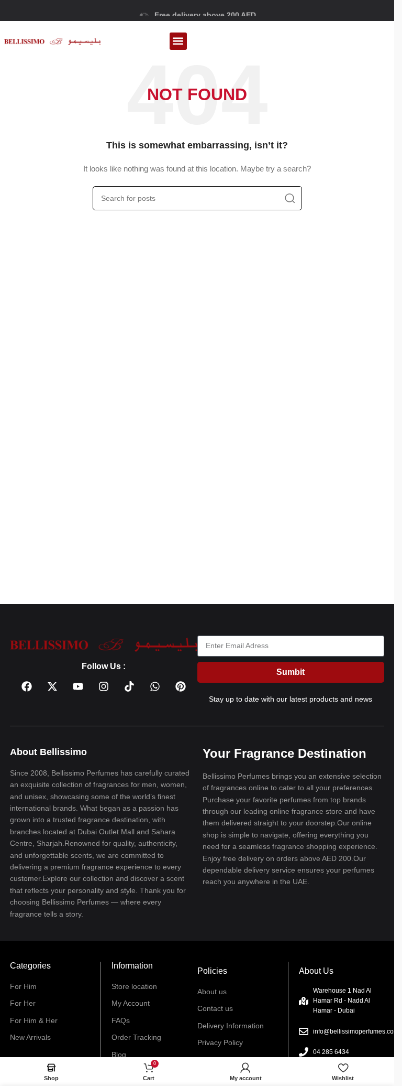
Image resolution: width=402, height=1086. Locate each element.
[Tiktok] (129, 686)
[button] (178, 41)
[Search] (290, 198)
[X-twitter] (52, 686)
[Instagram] (103, 686)
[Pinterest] (180, 686)
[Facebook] (26, 686)
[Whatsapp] (155, 686)
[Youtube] (78, 686)
